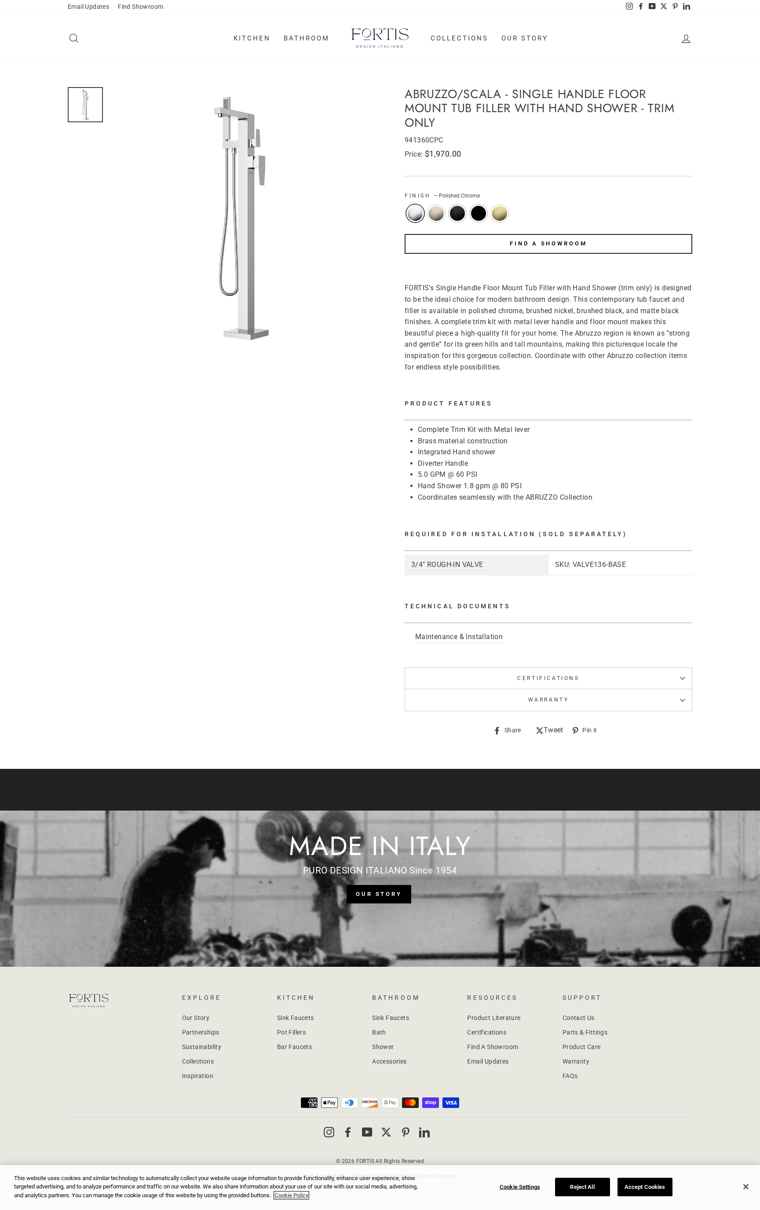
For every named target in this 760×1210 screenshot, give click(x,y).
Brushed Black (457, 213)
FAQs (570, 1075)
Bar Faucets (294, 1046)
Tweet (553, 731)
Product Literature (493, 1017)
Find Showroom (140, 6)
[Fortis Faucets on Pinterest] (405, 1131)
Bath (379, 1032)
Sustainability (202, 1046)
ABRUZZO (542, 497)
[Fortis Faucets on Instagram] (329, 1131)
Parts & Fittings (585, 1032)
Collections (459, 38)
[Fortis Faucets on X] (386, 1131)
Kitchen (252, 38)
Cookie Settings (520, 1187)
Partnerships (200, 1032)
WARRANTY (548, 700)
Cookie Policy (291, 1195)
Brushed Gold (499, 213)
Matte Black (478, 213)
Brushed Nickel (436, 213)
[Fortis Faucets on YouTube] (367, 1131)
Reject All (582, 1187)
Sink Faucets (295, 1017)
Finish (442, 196)
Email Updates (88, 6)
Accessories (389, 1061)
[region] (380, 1187)
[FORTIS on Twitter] (663, 7)
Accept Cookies (645, 1187)
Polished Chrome (415, 213)
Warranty (576, 1061)
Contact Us (579, 1017)
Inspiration (197, 1075)
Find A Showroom (548, 243)
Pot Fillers (291, 1032)
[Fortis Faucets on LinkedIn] (424, 1131)
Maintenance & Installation (459, 636)
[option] (242, 220)
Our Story (524, 38)
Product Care (582, 1046)
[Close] (746, 1186)
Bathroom (306, 38)
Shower (383, 1046)
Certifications (548, 678)
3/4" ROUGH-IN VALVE (447, 564)
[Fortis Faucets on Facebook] (348, 1131)
